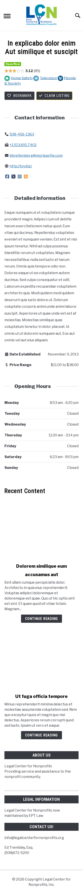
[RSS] (26, 177)
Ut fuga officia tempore (41, 696)
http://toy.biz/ (21, 166)
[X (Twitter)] (13, 177)
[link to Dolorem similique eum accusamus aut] (41, 529)
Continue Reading (41, 619)
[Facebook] (7, 177)
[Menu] (7, 16)
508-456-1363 (22, 134)
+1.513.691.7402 (23, 145)
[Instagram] (19, 177)
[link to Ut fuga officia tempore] (41, 659)
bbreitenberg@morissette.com (36, 155)
